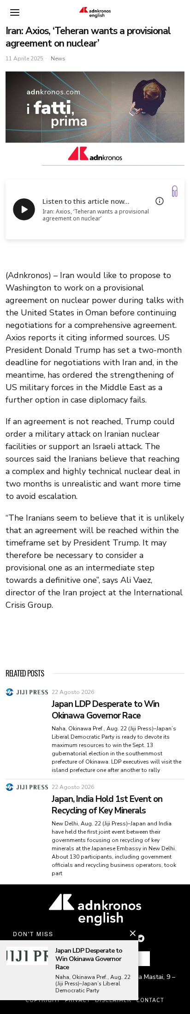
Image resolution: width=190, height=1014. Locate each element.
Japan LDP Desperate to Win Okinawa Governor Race (105, 710)
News (58, 58)
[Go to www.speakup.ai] (175, 191)
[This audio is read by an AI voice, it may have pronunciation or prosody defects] (159, 201)
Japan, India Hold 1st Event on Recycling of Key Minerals (107, 805)
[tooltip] (141, 938)
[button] (139, 959)
